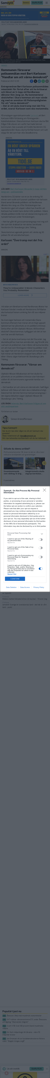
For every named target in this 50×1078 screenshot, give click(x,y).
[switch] (41, 539)
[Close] (45, 491)
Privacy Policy (38, 587)
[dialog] (25, 539)
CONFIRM (15, 579)
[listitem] (25, 534)
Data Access (25, 587)
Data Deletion (11, 587)
